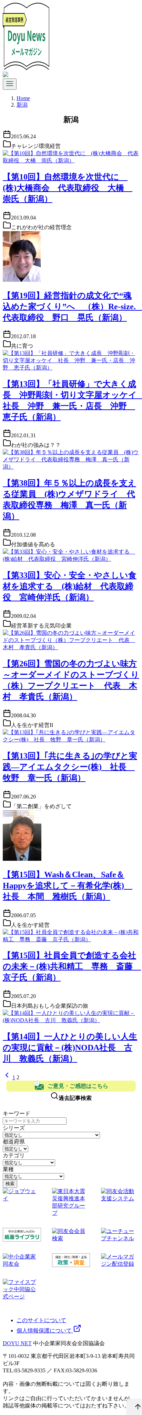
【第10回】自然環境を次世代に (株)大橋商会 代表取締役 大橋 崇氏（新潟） (67, 187)
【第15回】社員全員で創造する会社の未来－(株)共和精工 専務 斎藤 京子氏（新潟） (72, 966)
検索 (10, 1183)
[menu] (10, 84)
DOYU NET (17, 1343)
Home (23, 98)
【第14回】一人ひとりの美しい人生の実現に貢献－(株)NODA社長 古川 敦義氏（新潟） (70, 1047)
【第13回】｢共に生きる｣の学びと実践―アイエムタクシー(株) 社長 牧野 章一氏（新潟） (70, 766)
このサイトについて (41, 1320)
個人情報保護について (45, 1330)
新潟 (22, 105)
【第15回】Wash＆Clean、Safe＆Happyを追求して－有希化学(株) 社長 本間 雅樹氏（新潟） (67, 885)
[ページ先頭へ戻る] (134, 1407)
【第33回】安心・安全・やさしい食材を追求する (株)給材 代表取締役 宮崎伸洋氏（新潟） (69, 586)
